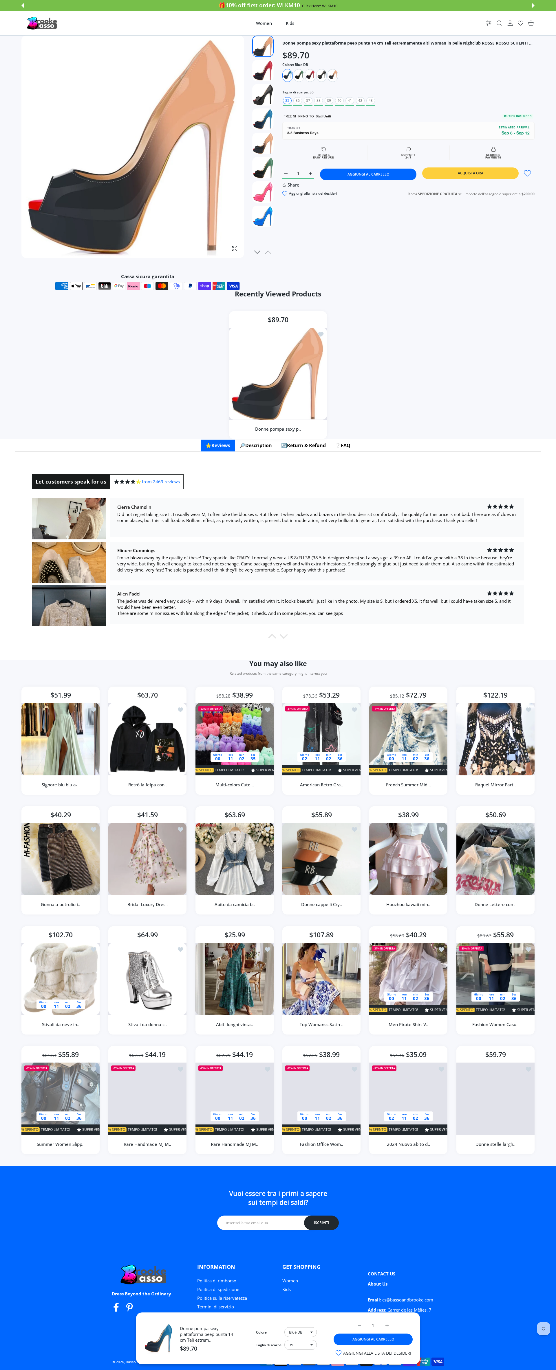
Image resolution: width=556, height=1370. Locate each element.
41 (350, 100)
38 (319, 100)
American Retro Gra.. (321, 785)
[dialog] (499, 23)
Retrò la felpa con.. (147, 785)
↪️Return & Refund (303, 445)
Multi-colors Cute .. (234, 785)
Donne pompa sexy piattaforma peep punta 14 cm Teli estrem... (206, 1334)
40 (339, 100)
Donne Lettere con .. (495, 905)
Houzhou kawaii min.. (408, 905)
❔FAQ (342, 445)
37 (308, 100)
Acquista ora (470, 173)
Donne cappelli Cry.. (321, 905)
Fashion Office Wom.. (321, 1144)
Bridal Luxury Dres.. (147, 905)
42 (360, 100)
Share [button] (293, 185)
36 (298, 100)
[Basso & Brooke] (42, 23)
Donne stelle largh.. (495, 1144)
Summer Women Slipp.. (61, 1144)
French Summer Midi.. (408, 785)
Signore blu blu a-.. (61, 785)
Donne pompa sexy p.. (278, 429)
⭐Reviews (218, 445)
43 (371, 100)
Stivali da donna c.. (147, 1024)
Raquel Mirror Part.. (495, 785)
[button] (22, 5)
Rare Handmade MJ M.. (147, 1144)
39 (329, 100)
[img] (127, 482)
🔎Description (255, 445)
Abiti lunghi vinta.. (234, 1024)
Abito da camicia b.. (234, 905)
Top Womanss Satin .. (321, 1024)
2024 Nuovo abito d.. (408, 1144)
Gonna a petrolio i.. (60, 905)
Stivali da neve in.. (60, 1024)
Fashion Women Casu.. (495, 1024)
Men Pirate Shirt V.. (408, 1024)
